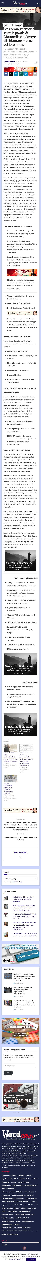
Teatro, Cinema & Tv (8, 1218)
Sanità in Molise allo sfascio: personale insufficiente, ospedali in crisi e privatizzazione (24, 991)
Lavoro (33, 1202)
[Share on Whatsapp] (21, 74)
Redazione (33, 1231)
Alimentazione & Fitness (9, 1176)
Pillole (23, 1208)
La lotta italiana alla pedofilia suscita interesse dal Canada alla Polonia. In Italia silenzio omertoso (24, 1004)
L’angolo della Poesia (8, 1198)
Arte (15, 1179)
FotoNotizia (10, 1189)
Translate (19, 882)
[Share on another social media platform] (35, 74)
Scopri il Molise (12, 1211)
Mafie (3, 1208)
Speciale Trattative (7, 1215)
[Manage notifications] (24, 1248)
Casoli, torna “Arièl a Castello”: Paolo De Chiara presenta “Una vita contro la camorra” (24, 916)
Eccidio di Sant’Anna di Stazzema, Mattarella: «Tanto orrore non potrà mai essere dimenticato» (10, 757)
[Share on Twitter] (11, 74)
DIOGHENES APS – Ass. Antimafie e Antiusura (16, 1228)
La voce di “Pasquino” (22, 1202)
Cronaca (13, 1182)
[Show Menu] (3, 3)
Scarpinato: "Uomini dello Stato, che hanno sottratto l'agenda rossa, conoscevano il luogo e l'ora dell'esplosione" (24, 926)
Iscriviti (8, 1073)
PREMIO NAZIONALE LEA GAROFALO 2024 (15, 1231)
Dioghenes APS (6, 1185)
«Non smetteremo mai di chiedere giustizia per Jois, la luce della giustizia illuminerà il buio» (24, 907)
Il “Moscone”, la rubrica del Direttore (12, 1192)
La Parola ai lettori (30, 1198)
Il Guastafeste (6, 1195)
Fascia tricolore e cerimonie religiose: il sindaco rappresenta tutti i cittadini (25, 934)
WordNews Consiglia (8, 1221)
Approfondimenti (7, 1179)
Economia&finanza (30, 1185)
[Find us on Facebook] (2, 1245)
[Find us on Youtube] (6, 1245)
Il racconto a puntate (18, 1195)
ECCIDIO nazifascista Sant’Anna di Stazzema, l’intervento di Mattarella (8, 788)
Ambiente (21, 1176)
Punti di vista (31, 1208)
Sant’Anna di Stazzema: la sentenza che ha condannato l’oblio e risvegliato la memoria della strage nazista (26, 759)
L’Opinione (19, 1198)
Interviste (30, 1195)
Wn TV (25, 1218)
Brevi (35, 1179)
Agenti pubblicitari (27, 1221)
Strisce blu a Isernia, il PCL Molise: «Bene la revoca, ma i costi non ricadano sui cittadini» (24, 977)
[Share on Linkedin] (16, 74)
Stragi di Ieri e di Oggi (27, 1215)
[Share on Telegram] (25, 74)
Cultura (27, 1182)
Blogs (18, 1221)
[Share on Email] (30, 74)
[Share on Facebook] (6, 74)
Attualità (21, 1179)
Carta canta (5, 1182)
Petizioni (16, 1208)
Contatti (16, 1224)
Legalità (4, 1205)
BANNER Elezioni (7, 1224)
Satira (3, 1211)
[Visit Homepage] (20, 3)
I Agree (31, 1259)
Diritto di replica (17, 1185)
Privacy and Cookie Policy (16, 1259)
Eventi (3, 1189)
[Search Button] (38, 3)
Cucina (20, 1182)
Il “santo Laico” (29, 1192)
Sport (16, 1215)
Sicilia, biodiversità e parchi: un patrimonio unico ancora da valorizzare (23, 899)
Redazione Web (10, 62)
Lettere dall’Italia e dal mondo (17, 1205)
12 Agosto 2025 (22, 62)
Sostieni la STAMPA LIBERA (10, 1234)
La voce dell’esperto (8, 1202)
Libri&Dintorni (32, 1205)
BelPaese (29, 1179)
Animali (28, 1176)
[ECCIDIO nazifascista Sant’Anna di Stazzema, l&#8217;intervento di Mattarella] (10, 778)
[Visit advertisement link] (20, 10)
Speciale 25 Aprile (24, 1211)
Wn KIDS (18, 1218)
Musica (9, 1208)
